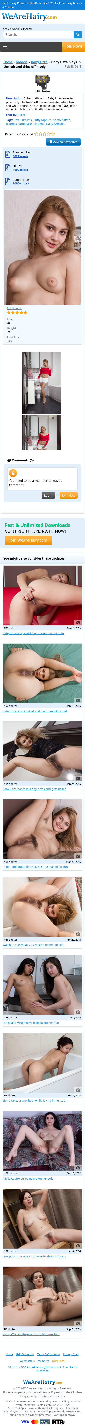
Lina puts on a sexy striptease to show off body (34, 1256)
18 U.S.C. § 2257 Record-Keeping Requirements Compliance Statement (42, 1368)
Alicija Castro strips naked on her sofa (28, 1178)
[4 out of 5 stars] (49, 133)
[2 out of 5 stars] (40, 133)
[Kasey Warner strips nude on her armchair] (42, 1296)
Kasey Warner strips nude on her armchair (31, 1334)
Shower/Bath (61, 120)
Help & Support (25, 1354)
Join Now (68, 495)
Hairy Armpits (55, 124)
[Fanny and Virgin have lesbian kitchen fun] (42, 985)
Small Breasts (23, 120)
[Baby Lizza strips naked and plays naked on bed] (42, 673)
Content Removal (65, 1415)
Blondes (11, 124)
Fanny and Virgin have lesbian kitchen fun (31, 1023)
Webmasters (27, 1361)
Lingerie (38, 124)
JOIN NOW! (74, 46)
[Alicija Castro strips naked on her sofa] (42, 1141)
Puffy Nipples (42, 120)
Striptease (25, 124)
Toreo (22, 115)
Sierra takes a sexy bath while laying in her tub (34, 1100)
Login (48, 495)
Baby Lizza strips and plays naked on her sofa (33, 633)
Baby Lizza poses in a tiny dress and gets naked (34, 789)
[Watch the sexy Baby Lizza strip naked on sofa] (42, 907)
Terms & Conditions (48, 1354)
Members (43, 1361)
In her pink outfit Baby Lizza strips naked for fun (35, 867)
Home (8, 62)
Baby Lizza (39, 62)
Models (21, 62)
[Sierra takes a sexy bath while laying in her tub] (42, 1063)
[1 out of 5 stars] (36, 133)
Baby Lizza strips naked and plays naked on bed (35, 711)
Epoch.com (28, 1408)
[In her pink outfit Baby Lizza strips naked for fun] (42, 829)
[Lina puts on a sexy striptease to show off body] (42, 1219)
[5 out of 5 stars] (53, 133)
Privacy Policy (71, 1354)
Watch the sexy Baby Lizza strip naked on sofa (33, 945)
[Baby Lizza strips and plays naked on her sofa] (42, 595)
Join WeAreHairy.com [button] (28, 540)
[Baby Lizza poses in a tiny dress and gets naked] (42, 751)
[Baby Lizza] (42, 247)
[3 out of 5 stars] (44, 133)
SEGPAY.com (73, 1411)
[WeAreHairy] (42, 1382)
